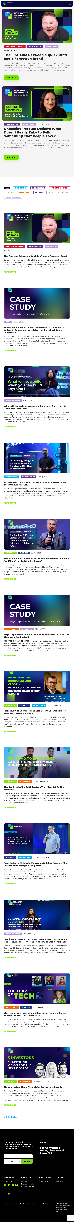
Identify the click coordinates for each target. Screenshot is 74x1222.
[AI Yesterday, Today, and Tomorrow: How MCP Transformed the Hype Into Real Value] (37, 458)
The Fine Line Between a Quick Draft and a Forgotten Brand (35, 56)
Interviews (63, 193)
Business (39, 193)
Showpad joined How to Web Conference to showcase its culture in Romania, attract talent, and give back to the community (34, 330)
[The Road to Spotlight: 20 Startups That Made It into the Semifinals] (37, 763)
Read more (11, 77)
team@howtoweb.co (12, 1194)
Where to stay (43, 1181)
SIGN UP (27, 1161)
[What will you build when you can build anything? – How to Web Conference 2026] (37, 382)
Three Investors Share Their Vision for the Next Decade (33, 1087)
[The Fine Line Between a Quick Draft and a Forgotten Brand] (37, 26)
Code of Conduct (43, 1204)
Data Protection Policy (27, 1204)
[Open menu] (70, 4)
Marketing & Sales (59, 188)
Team (50, 193)
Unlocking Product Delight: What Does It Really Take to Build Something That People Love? (32, 132)
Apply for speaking (27, 1186)
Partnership (25, 1181)
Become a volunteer (28, 1184)
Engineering (20, 188)
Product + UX (38, 188)
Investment (24, 193)
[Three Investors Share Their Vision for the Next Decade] (37, 1063)
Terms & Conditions (10, 1204)
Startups (10, 193)
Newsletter (59, 1181)
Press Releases (13, 197)
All (7, 188)
